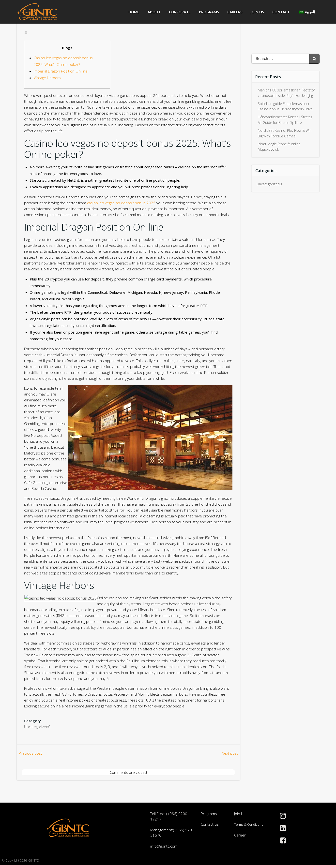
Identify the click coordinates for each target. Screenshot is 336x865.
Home (133, 11)
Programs (209, 11)
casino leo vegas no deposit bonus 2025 (121, 202)
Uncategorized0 (37, 726)
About (154, 11)
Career (240, 835)
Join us (257, 11)
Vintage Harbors (47, 77)
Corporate (180, 11)
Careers (234, 11)
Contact (281, 11)
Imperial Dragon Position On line (61, 71)
